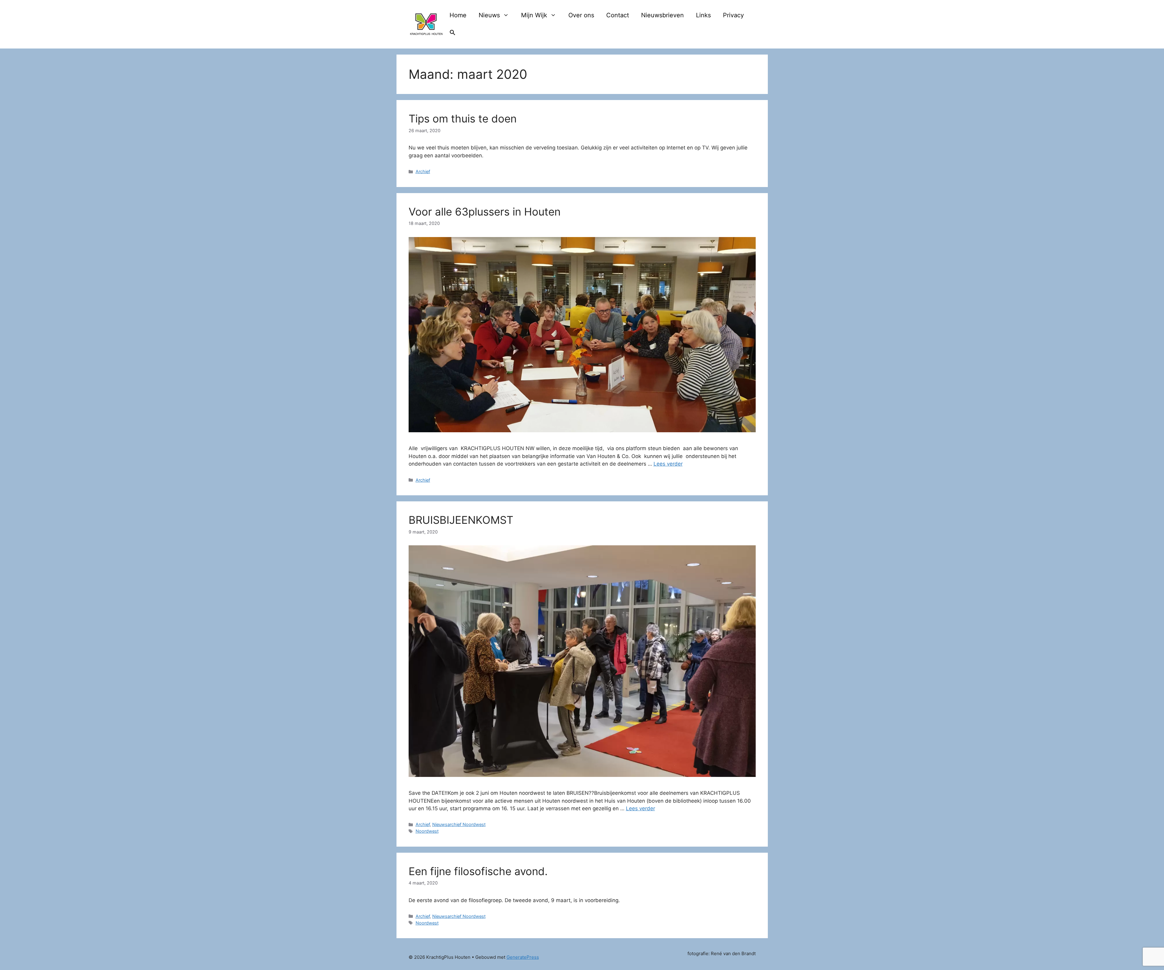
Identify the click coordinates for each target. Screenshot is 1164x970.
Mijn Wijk (534, 15)
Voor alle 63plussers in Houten (484, 211)
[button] (452, 33)
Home (458, 15)
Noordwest (427, 831)
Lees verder (668, 464)
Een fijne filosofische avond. (478, 871)
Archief (423, 171)
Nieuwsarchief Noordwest (459, 824)
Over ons (581, 15)
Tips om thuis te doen (463, 118)
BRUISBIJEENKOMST (461, 519)
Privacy (733, 15)
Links (703, 15)
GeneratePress (523, 957)
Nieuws (489, 15)
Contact (617, 15)
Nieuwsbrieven (662, 15)
